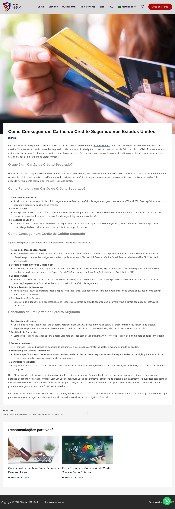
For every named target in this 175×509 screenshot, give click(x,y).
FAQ (111, 6)
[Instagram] (142, 7)
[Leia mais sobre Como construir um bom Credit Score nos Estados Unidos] (33, 449)
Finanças (12, 477)
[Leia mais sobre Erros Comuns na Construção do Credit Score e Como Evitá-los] (87, 449)
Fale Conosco (88, 6)
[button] (134, 7)
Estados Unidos (102, 145)
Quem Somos (69, 6)
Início (41, 6)
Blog (102, 6)
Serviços (53, 6)
